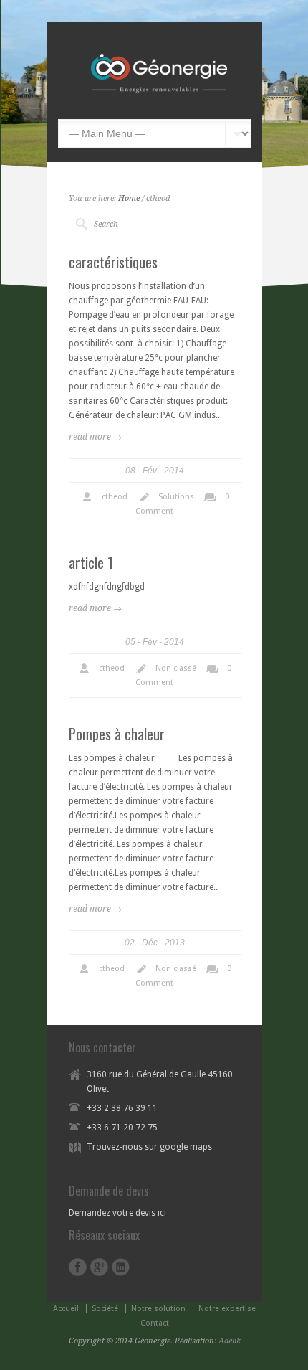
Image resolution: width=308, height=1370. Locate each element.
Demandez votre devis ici (117, 1213)
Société (105, 1308)
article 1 (91, 562)
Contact (154, 1323)
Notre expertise (227, 1308)
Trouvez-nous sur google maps (149, 1147)
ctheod (114, 496)
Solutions (176, 496)
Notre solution (158, 1308)
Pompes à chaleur (117, 734)
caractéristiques (113, 262)
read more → (95, 437)
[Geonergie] (175, 98)
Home (129, 198)
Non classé (175, 668)
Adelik (229, 1341)
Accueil (66, 1308)
